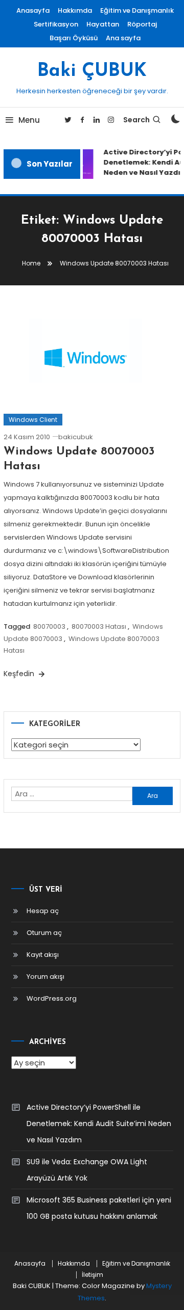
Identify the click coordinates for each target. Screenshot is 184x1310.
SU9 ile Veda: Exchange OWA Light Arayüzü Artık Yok (87, 1170)
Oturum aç (44, 933)
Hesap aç (43, 911)
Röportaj (142, 24)
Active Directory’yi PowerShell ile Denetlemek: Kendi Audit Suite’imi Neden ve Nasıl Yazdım (99, 1123)
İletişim (92, 1274)
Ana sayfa (123, 38)
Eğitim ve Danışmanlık (137, 10)
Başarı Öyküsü (74, 38)
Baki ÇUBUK (92, 71)
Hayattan (102, 24)
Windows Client (33, 419)
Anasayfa (33, 10)
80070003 (49, 626)
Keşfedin (20, 674)
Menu (29, 120)
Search (136, 120)
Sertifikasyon (56, 24)
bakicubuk (75, 437)
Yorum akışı (45, 976)
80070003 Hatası (99, 626)
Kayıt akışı (43, 954)
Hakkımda (75, 10)
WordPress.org (52, 998)
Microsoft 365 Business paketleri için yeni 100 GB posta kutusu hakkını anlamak (99, 1208)
